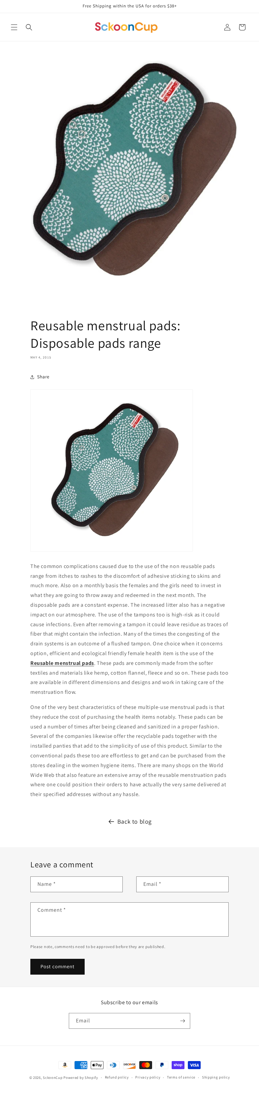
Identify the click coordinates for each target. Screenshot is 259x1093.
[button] (14, 27)
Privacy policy (147, 1077)
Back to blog (134, 821)
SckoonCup (52, 1077)
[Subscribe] (182, 1021)
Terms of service (181, 1077)
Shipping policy (216, 1077)
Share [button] (43, 377)
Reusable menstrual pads (62, 663)
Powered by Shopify (80, 1077)
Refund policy (117, 1077)
